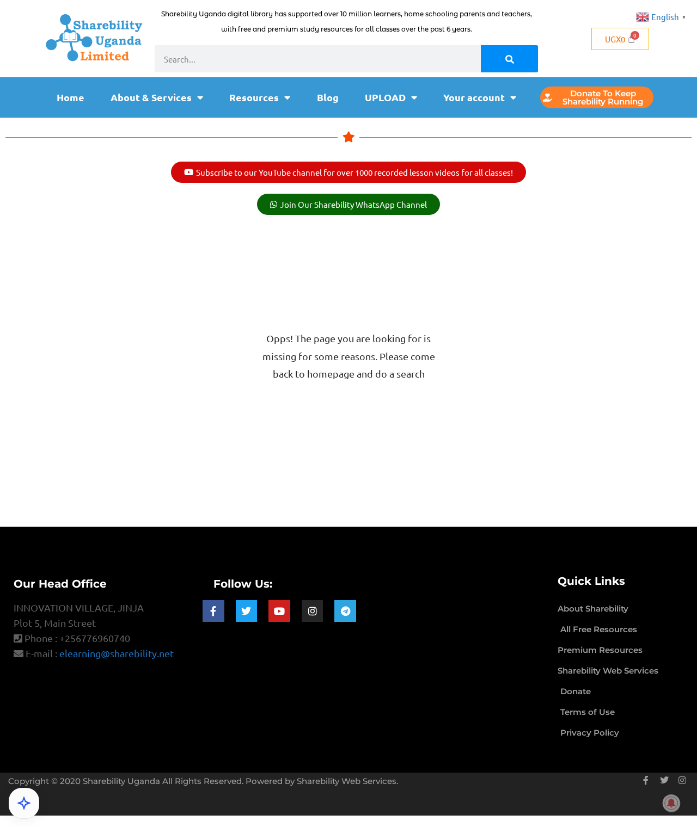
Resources (254, 97)
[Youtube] (279, 611)
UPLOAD (385, 97)
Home (70, 97)
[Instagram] (312, 611)
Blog (328, 97)
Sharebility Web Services (346, 781)
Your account (474, 97)
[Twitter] (247, 611)
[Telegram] (345, 611)
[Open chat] (24, 803)
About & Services (151, 97)
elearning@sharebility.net (116, 653)
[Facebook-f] (213, 611)
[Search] (509, 58)
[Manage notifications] (671, 803)
